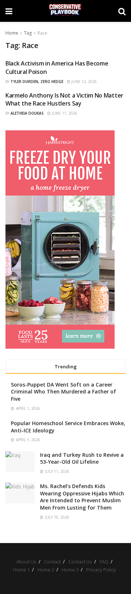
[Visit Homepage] (65, 11)
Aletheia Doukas (27, 113)
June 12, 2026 (83, 81)
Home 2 (45, 569)
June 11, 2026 (64, 113)
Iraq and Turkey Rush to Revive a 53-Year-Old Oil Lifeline (82, 458)
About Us (26, 561)
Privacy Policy (101, 569)
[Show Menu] (8, 11)
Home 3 (70, 569)
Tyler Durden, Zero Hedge (37, 81)
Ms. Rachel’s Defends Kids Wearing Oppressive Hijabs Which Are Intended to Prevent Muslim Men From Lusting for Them (82, 497)
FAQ (104, 561)
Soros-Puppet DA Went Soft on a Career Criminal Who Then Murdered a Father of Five (63, 391)
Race (42, 33)
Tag (28, 33)
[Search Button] (122, 11)
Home (11, 33)
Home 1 (21, 569)
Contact (52, 561)
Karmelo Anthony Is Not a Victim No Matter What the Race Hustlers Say (64, 99)
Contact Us (80, 561)
